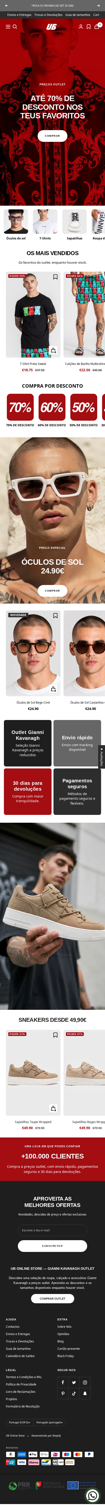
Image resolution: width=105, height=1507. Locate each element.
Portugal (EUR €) (18, 1422)
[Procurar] (15, 26)
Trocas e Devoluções (48, 15)
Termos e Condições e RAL (24, 1377)
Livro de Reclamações (20, 1392)
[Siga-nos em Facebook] (62, 1382)
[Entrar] (81, 26)
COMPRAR (52, 136)
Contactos (13, 1327)
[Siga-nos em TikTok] (73, 1393)
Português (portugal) (48, 1422)
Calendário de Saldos (20, 1356)
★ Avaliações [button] (102, 757)
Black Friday (65, 1356)
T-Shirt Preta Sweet (33, 364)
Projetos (11, 1399)
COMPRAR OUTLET (52, 1298)
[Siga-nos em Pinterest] (62, 1393)
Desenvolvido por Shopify (46, 1435)
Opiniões (63, 1334)
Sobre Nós (64, 1327)
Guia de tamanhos (77, 15)
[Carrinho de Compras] (96, 26)
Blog (60, 1341)
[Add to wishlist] (55, 277)
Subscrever (52, 1246)
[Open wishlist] (88, 26)
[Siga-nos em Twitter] (73, 1382)
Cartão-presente (68, 1349)
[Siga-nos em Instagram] (84, 1382)
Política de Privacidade (21, 1384)
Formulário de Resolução (23, 1406)
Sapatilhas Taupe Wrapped (33, 1122)
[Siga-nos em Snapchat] (84, 1393)
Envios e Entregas (19, 15)
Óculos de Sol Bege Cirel (33, 702)
